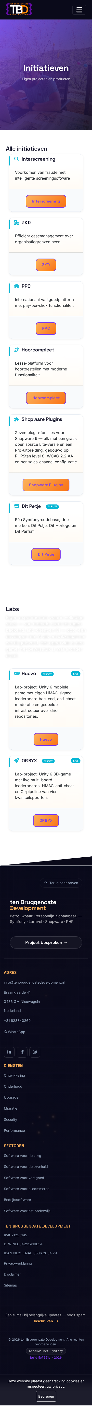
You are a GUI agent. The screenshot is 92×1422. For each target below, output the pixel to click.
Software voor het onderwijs (27, 1211)
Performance (14, 1130)
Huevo (46, 739)
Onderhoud (13, 1086)
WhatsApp (16, 1032)
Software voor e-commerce (26, 1189)
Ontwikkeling (14, 1075)
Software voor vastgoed (24, 1178)
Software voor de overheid (26, 1166)
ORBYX (46, 820)
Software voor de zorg (22, 1155)
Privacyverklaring (18, 1263)
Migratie (10, 1108)
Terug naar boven (63, 883)
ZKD (46, 264)
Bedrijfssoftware (17, 1200)
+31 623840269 (17, 1020)
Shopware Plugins (46, 484)
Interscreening (46, 201)
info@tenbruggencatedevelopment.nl (34, 982)
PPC (46, 328)
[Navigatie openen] (79, 10)
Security (10, 1119)
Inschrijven (44, 1321)
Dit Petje (46, 554)
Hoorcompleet (46, 397)
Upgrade (11, 1097)
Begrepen (46, 1396)
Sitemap (10, 1285)
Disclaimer (12, 1274)
